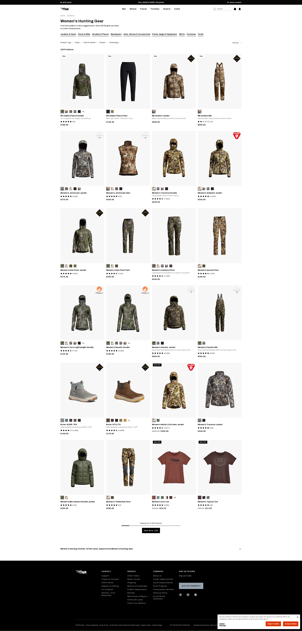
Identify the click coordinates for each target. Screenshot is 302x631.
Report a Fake (146, 625)
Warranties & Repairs (137, 596)
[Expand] (240, 548)
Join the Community (191, 586)
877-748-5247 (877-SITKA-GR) (180, 625)
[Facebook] (181, 595)
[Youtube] (196, 595)
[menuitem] (124, 9)
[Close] (297, 617)
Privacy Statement (92, 625)
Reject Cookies (273, 624)
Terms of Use (103, 625)
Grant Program (160, 586)
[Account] (240, 9)
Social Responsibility (163, 582)
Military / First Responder (108, 594)
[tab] (151, 548)
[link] (82, 90)
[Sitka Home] (91, 9)
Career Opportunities (163, 579)
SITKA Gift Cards (135, 600)
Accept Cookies (291, 624)
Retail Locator (134, 579)
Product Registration (137, 589)
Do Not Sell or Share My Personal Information (124, 625)
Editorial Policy (160, 593)
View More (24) (151, 530)
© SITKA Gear (80, 625)
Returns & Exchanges (137, 586)
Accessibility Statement (159, 597)
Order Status (133, 576)
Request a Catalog (110, 586)
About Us (157, 576)
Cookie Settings (157, 625)
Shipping (131, 582)
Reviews (131, 593)
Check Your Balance (136, 603)
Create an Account (110, 579)
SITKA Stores (108, 582)
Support (105, 576)
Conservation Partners (163, 589)
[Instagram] (188, 595)
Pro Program (107, 589)
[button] (237, 43)
